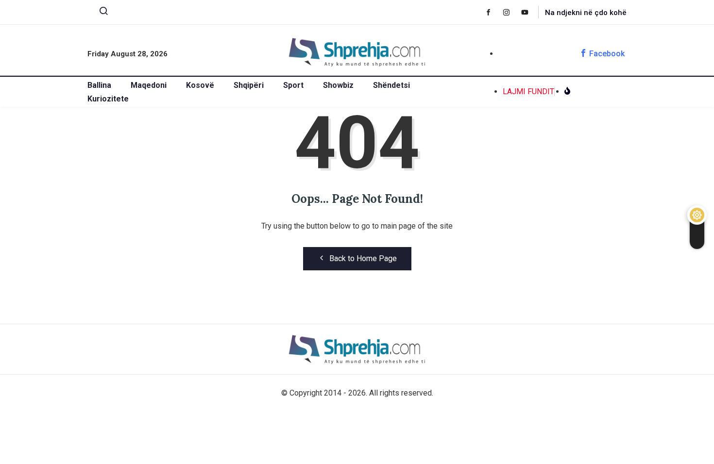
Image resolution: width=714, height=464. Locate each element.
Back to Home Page (363, 258)
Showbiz (338, 85)
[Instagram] (511, 12)
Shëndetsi (391, 85)
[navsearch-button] (99, 13)
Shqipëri (249, 85)
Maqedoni (149, 85)
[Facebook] (493, 12)
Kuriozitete (108, 98)
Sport (293, 85)
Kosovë (200, 85)
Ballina (99, 85)
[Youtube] (529, 12)
